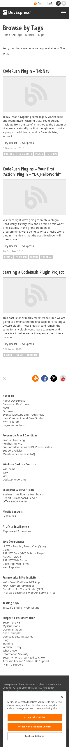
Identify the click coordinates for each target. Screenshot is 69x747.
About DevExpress (14, 400)
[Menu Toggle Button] (63, 12)
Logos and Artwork (14, 425)
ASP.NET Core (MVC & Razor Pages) (24, 553)
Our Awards (10, 411)
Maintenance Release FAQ (19, 454)
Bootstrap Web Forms (16, 563)
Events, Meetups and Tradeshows (23, 414)
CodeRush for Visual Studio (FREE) (23, 589)
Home (6, 34)
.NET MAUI (9, 516)
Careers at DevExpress (16, 404)
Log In (50, 3)
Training (8, 643)
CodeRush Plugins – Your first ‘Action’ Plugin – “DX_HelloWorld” (32, 171)
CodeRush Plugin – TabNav (26, 71)
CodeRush (9, 154)
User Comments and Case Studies (24, 418)
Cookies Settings (34, 736)
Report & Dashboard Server (20, 498)
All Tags (17, 34)
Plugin (41, 34)
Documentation (12, 629)
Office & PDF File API (15, 501)
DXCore (8, 355)
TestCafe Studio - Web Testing (21, 607)
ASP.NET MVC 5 (12, 556)
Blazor (6, 549)
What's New (10, 650)
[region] (34, 719)
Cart (40, 3)
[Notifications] (63, 3)
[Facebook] (44, 378)
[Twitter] (53, 378)
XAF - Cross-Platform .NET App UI (23, 582)
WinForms (9, 469)
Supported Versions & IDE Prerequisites (27, 447)
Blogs (6, 640)
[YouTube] (63, 378)
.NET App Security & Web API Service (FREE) (29, 592)
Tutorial (29, 34)
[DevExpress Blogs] (35, 378)
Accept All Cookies (34, 717)
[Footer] (5, 378)
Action (8, 257)
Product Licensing (14, 440)
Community (25, 154)
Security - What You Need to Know (24, 657)
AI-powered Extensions (17, 531)
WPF (5, 472)
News (6, 407)
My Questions (11, 626)
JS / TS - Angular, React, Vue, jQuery (24, 546)
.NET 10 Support (13, 664)
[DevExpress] (17, 12)
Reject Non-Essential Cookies (35, 726)
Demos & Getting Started (18, 636)
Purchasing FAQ (12, 443)
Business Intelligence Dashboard (23, 494)
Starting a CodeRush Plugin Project (33, 272)
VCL (5, 476)
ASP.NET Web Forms (15, 560)
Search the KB (11, 622)
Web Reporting (12, 567)
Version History (12, 647)
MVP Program (11, 421)
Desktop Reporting (14, 479)
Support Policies (13, 450)
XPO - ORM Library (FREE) (18, 585)
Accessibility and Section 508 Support (26, 661)
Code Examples (12, 633)
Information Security (15, 654)
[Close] (62, 697)
